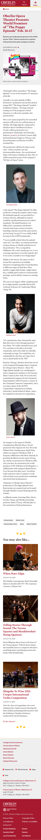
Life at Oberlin (8, 752)
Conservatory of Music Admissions (16, 790)
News (7, 9)
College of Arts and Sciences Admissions (18, 781)
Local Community (9, 836)
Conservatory (8, 520)
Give (6, 775)
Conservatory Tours (10, 524)
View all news (10, 721)
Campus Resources (10, 761)
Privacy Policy (8, 818)
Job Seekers (26, 836)
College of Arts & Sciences (12, 742)
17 (16, 135)
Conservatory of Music (11, 745)
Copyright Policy (28, 818)
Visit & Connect (22, 769)
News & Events (8, 758)
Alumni (24, 829)
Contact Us (7, 825)
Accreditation (8, 822)
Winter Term (20, 520)
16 (11, 135)
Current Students (9, 829)
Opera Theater (32, 524)
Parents (25, 832)
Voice (22, 524)
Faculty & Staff (8, 832)
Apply (34, 769)
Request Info (9, 769)
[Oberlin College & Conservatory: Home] (8, 3)
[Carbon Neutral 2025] (20, 810)
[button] (23, 3)
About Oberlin (8, 755)
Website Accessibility (29, 822)
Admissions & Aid (9, 749)
